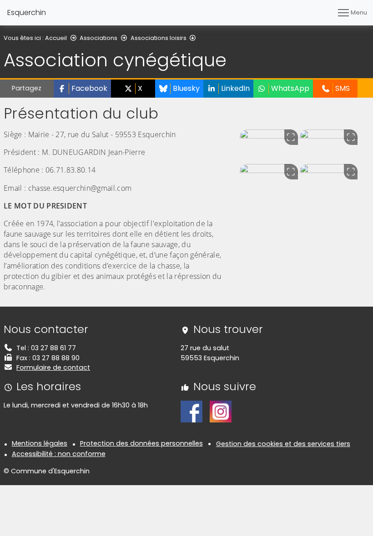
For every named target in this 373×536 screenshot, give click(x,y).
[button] (82, 88)
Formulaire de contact (53, 367)
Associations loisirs (158, 38)
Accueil (56, 38)
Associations (98, 38)
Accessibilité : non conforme (59, 453)
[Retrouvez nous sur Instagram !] (221, 411)
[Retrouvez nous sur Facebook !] (191, 411)
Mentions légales (39, 443)
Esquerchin (26, 12)
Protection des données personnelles (141, 443)
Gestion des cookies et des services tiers (283, 443)
